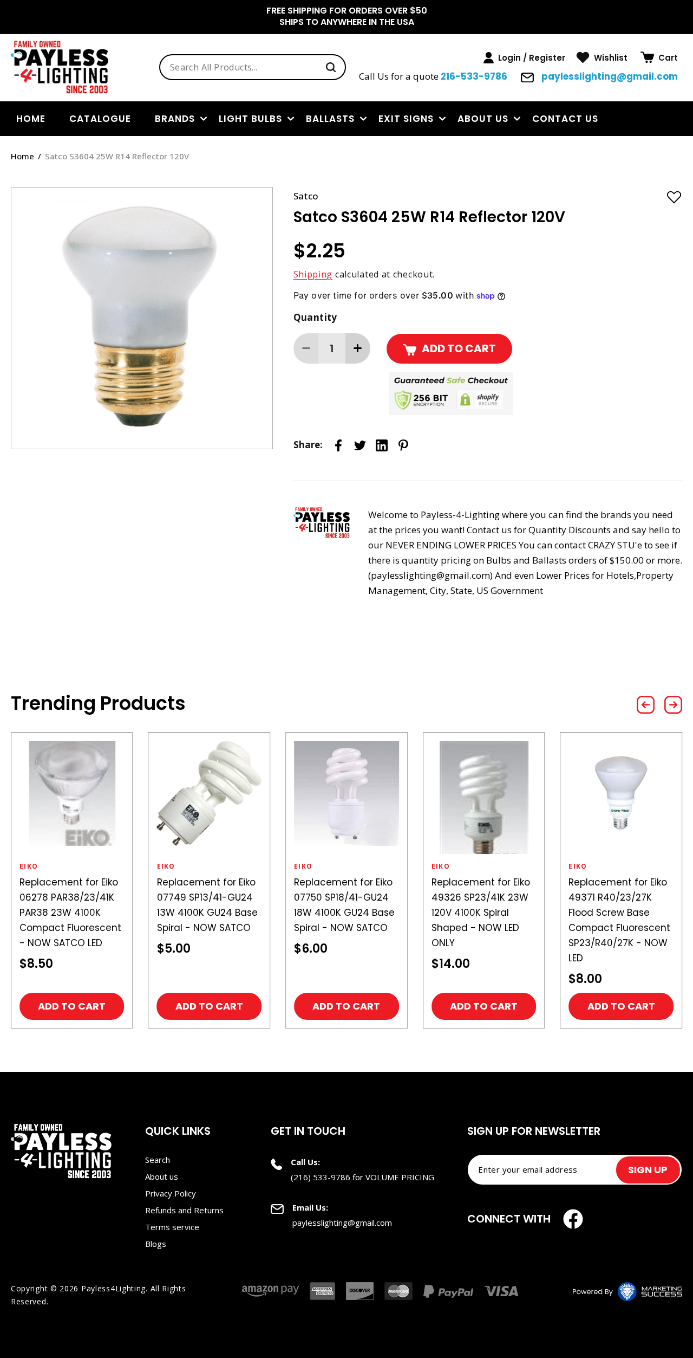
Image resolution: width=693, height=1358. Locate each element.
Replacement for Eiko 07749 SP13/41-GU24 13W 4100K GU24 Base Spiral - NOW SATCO (207, 905)
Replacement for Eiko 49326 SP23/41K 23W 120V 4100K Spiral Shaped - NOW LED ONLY (481, 912)
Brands (175, 118)
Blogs (155, 1243)
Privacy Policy (170, 1193)
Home (22, 156)
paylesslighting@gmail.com (608, 76)
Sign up (648, 1169)
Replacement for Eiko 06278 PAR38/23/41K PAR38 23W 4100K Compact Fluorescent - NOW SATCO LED (70, 912)
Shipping (313, 274)
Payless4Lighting (113, 1288)
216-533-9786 (474, 76)
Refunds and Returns (184, 1210)
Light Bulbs (250, 118)
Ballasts (330, 118)
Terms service (172, 1226)
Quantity (315, 317)
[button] (659, 57)
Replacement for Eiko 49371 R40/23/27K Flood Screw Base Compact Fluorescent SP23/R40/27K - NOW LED (619, 920)
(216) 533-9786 (320, 1177)
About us (482, 118)
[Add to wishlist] (674, 197)
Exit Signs (406, 118)
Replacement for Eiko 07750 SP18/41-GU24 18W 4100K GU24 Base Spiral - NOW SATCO (344, 905)
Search (157, 1159)
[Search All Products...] (331, 67)
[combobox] (252, 67)
